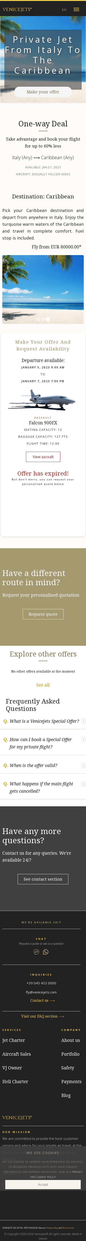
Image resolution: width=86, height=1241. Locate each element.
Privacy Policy (52, 1227)
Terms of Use (68, 1227)
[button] (76, 9)
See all (43, 685)
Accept (43, 1184)
